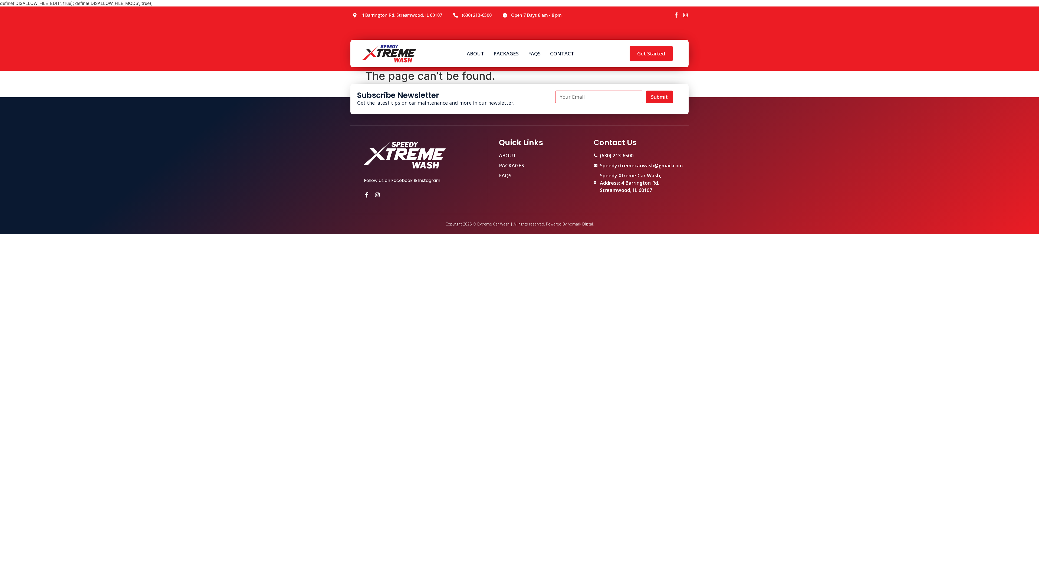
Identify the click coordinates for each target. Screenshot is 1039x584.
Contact (562, 53)
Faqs (534, 53)
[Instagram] (685, 15)
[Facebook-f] (676, 15)
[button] (651, 53)
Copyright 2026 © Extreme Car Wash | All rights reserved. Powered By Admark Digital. (519, 224)
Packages (506, 53)
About (475, 53)
